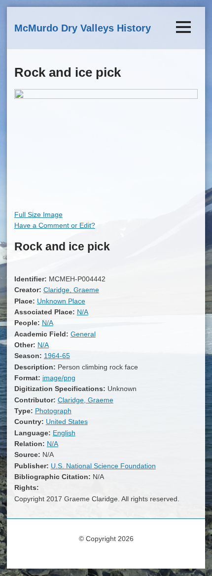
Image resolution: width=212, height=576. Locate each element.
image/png (58, 378)
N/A (82, 312)
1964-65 (57, 356)
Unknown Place (61, 301)
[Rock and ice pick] (106, 96)
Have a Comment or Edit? (54, 225)
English (64, 433)
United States (67, 421)
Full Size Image (38, 214)
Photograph (53, 411)
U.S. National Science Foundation (103, 466)
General (83, 334)
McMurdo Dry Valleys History (82, 28)
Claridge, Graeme (71, 290)
